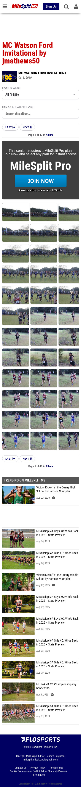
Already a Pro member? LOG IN (40, 190)
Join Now (40, 181)
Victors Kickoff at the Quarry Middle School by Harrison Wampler (57, 577)
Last (9, 127)
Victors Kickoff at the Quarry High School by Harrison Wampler (56, 489)
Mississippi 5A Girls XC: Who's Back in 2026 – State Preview (57, 708)
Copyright (37, 747)
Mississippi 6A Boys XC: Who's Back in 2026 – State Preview (57, 620)
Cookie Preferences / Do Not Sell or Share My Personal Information (39, 773)
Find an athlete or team (17, 106)
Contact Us (20, 767)
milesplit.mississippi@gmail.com (41, 759)
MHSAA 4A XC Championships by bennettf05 (56, 686)
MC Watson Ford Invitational (43, 73)
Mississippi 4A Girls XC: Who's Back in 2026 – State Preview (57, 555)
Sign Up (51, 6)
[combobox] (40, 113)
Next (26, 127)
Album (49, 134)
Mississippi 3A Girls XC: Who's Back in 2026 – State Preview (57, 664)
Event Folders (10, 87)
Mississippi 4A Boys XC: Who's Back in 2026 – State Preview (57, 533)
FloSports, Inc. (50, 747)
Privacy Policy (37, 767)
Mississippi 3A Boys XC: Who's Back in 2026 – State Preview (57, 599)
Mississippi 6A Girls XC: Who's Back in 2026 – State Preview (57, 642)
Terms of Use (56, 767)
